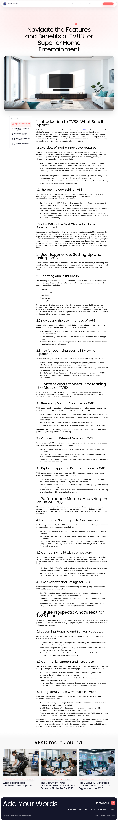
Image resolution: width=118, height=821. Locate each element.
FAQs (87, 809)
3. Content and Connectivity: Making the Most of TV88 (19, 134)
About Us (96, 815)
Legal (113, 815)
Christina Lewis (81, 24)
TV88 (83, 130)
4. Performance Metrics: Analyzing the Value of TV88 (21, 139)
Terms (108, 815)
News (81, 809)
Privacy (103, 815)
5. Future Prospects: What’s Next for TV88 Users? (21, 144)
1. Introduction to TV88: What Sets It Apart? (21, 124)
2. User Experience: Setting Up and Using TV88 (20, 129)
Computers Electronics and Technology (47, 24)
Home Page (72, 809)
